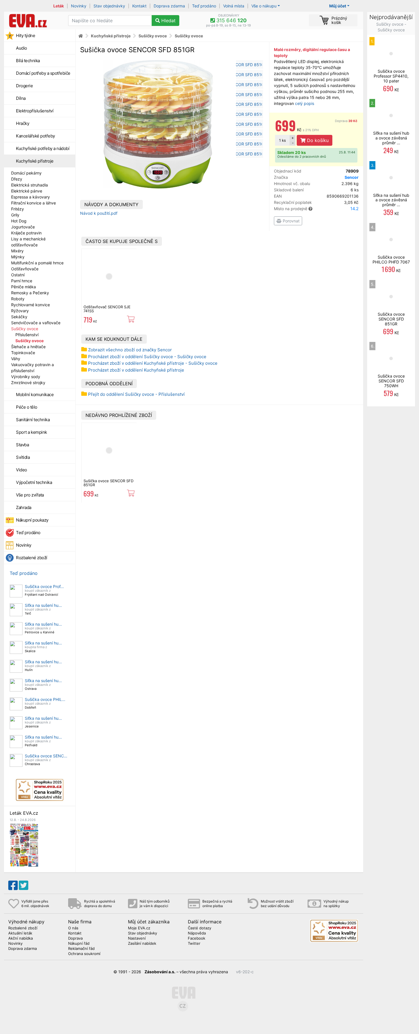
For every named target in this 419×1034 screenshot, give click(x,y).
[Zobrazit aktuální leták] (24, 844)
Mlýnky (18, 256)
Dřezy (16, 179)
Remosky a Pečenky (30, 292)
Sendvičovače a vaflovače (35, 322)
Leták (58, 5)
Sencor (352, 177)
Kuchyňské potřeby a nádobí (42, 148)
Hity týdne (25, 35)
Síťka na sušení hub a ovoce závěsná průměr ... (391, 138)
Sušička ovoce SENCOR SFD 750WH (391, 381)
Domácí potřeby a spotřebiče (43, 73)
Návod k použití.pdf (98, 213)
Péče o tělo (26, 407)
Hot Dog (19, 220)
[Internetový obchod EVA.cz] (34, 20)
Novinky (78, 5)
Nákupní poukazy (32, 520)
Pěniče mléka (23, 286)
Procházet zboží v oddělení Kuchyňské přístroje (136, 370)
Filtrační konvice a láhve (33, 202)
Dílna (21, 98)
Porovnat (291, 220)
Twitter (194, 944)
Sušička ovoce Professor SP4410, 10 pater (391, 76)
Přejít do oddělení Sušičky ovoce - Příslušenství (136, 394)
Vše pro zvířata (30, 495)
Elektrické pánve (26, 190)
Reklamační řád (81, 949)
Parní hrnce (21, 280)
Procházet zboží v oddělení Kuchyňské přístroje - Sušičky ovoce (152, 363)
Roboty (18, 298)
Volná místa (233, 5)
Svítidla (23, 457)
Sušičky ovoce (24, 328)
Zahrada (23, 507)
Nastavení (137, 938)
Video (21, 470)
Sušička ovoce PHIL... (45, 699)
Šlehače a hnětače (28, 346)
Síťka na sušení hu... (43, 605)
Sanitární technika (33, 419)
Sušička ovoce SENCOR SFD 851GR (108, 483)
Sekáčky (19, 316)
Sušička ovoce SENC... (46, 755)
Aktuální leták (20, 933)
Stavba (22, 444)
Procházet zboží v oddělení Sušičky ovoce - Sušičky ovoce (147, 356)
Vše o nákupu (263, 5)
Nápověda (197, 933)
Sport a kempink (31, 432)
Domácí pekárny (26, 173)
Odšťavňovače (24, 268)
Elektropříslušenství (34, 110)
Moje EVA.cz (139, 928)
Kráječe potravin (26, 232)
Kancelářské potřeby (35, 136)
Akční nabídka (20, 938)
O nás (73, 928)
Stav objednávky (109, 5)
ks (282, 140)
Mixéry (17, 250)
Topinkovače (23, 352)
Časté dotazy (199, 928)
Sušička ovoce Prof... (44, 586)
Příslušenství (26, 334)
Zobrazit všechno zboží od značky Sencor (130, 349)
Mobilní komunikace (35, 394)
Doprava (346, 121)
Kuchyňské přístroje (35, 161)
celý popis (304, 103)
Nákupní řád (79, 944)
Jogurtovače (23, 226)
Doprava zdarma (169, 5)
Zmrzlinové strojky (28, 382)
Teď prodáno (204, 5)
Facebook (196, 938)
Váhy (15, 358)
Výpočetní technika (34, 482)
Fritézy (17, 208)
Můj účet (337, 5)
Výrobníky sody (25, 376)
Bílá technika (28, 60)
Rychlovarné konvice (30, 304)
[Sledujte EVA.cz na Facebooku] (13, 885)
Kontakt (139, 5)
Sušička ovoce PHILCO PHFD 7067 (391, 259)
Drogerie (24, 85)
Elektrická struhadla (29, 185)
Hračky (22, 123)
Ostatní (18, 274)
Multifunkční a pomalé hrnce (37, 262)
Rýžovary (20, 310)
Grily (15, 214)
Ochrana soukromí (84, 954)
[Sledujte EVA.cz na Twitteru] (23, 885)
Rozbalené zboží (31, 557)
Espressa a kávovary (30, 196)
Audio (21, 48)
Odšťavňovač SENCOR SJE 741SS (107, 309)
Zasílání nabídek (142, 944)
